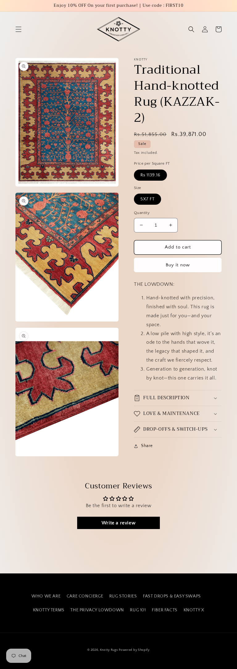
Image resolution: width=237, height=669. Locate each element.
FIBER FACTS (164, 610)
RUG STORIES (123, 596)
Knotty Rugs (109, 650)
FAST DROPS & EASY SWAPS (172, 596)
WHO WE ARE (45, 596)
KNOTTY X (194, 610)
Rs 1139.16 (150, 175)
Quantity (142, 213)
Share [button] (147, 445)
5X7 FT (147, 199)
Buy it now (178, 265)
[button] (18, 29)
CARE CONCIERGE (85, 596)
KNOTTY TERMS (48, 610)
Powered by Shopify (134, 650)
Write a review (118, 523)
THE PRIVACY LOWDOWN (97, 610)
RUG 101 (138, 610)
